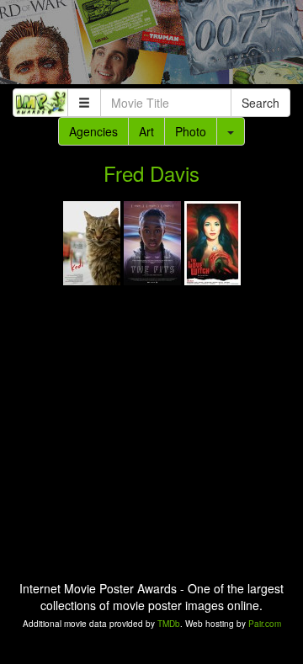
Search (260, 102)
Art (146, 131)
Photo (190, 131)
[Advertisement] (151, 46)
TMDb (168, 623)
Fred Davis (151, 173)
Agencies (93, 131)
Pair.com (264, 623)
